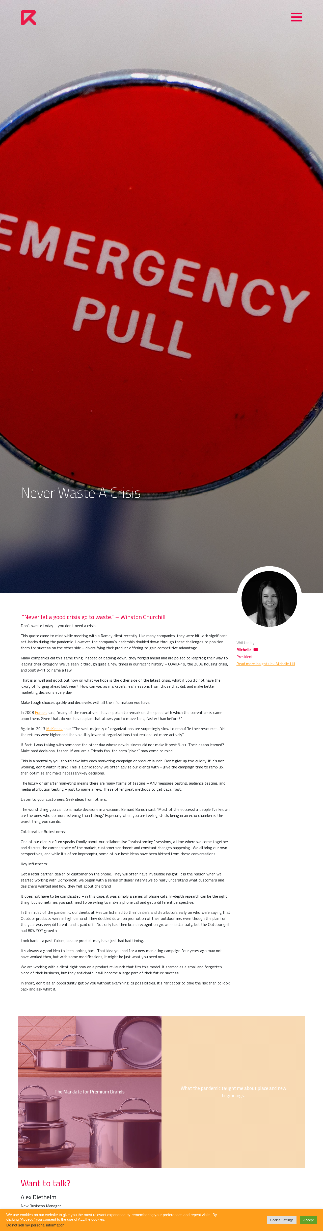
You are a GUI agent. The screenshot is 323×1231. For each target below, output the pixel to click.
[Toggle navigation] (296, 18)
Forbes (41, 712)
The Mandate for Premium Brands (90, 1091)
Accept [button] (308, 1220)
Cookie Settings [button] (281, 1220)
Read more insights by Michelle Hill (265, 664)
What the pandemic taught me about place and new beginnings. (233, 1091)
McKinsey (54, 729)
